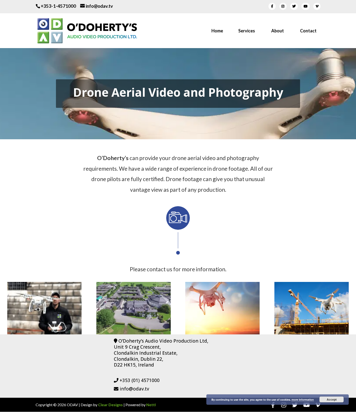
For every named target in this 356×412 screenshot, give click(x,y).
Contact (308, 31)
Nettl (151, 404)
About (277, 31)
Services (246, 31)
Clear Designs (110, 404)
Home (217, 31)
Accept (332, 399)
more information (303, 399)
